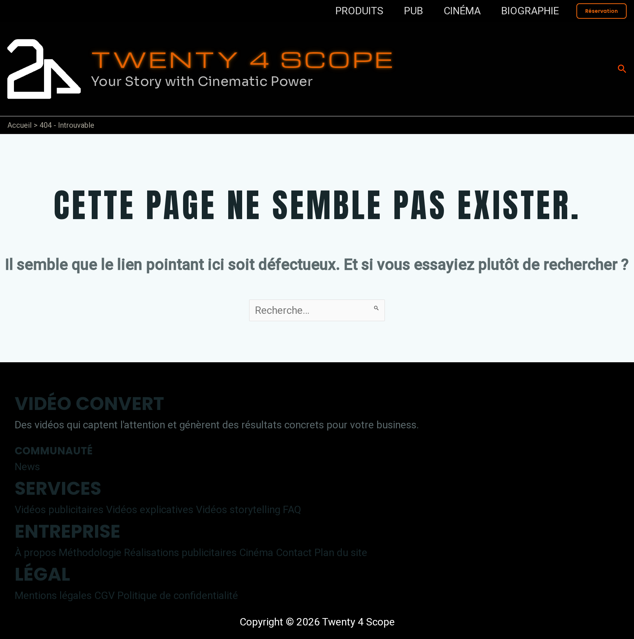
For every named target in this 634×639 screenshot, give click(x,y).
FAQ (292, 510)
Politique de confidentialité (177, 595)
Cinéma (256, 553)
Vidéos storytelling (238, 510)
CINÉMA (462, 11)
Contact (294, 553)
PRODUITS (359, 11)
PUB (413, 11)
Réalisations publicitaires (180, 553)
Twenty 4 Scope (243, 58)
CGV (104, 595)
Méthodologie (90, 553)
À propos (35, 553)
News (27, 467)
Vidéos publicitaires (59, 510)
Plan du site (340, 553)
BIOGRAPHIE (530, 11)
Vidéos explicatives (149, 510)
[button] (601, 11)
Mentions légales (53, 595)
